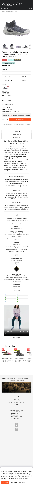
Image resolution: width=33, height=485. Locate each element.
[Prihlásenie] (23, 8)
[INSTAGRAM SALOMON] (16, 425)
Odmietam (22, 482)
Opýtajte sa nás (16, 137)
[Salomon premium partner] (6, 65)
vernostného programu (24, 115)
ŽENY (16, 11)
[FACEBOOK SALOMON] (16, 429)
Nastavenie (14, 482)
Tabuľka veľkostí (16, 134)
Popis (16, 131)
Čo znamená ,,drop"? (16, 223)
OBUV (3, 11)
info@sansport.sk (10, 378)
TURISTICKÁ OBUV (10, 11)
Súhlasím (5, 482)
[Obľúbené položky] (26, 8)
